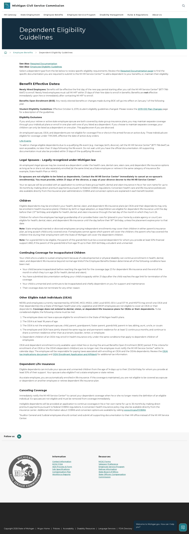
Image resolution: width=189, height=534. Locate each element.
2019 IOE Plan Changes (150, 109)
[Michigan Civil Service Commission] (5, 52)
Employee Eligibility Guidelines (46, 67)
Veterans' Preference (108, 464)
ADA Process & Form (62, 467)
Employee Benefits (53, 15)
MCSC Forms (105, 461)
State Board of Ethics (108, 472)
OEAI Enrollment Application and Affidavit (75, 354)
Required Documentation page (136, 71)
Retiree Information (108, 469)
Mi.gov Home (43, 528)
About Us (157, 15)
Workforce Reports (61, 474)
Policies (56, 528)
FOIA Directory (125, 528)
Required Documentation (43, 63)
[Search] (183, 5)
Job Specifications (61, 469)
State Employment (30, 15)
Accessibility (68, 528)
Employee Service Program (81, 15)
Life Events (25, 141)
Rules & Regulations (138, 15)
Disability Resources (86, 528)
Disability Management (111, 15)
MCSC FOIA (57, 464)
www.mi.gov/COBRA (135, 410)
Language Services (106, 528)
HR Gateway (10, 15)
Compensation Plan (61, 472)
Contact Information (61, 461)
